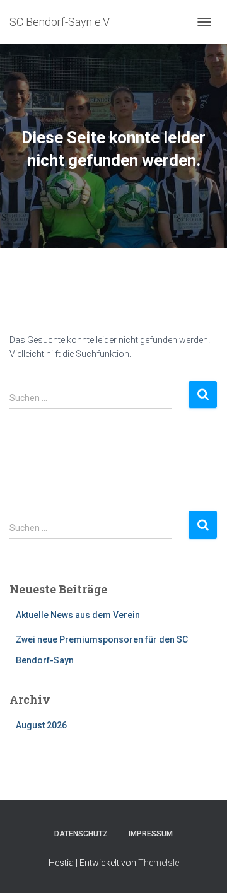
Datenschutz (81, 833)
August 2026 (41, 725)
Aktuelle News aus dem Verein (78, 615)
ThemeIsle (158, 863)
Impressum (151, 833)
